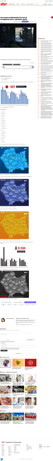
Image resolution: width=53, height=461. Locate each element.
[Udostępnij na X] (21, 304)
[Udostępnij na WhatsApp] (15, 304)
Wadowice (9, 454)
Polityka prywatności (29, 448)
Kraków (3, 446)
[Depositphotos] (48, 447)
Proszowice (9, 450)
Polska (15, 450)
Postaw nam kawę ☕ (25, 21)
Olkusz (9, 447)
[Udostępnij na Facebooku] (3, 304)
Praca (37, 4)
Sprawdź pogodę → (50, 4)
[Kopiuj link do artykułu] (27, 304)
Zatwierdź (4, 350)
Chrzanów (3, 449)
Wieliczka (9, 455)
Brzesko (3, 448)
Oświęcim (9, 448)
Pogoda (15, 446)
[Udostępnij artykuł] (35, 21)
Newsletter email (28, 446)
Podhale (9, 449)
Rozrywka (23, 4)
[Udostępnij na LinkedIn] (9, 304)
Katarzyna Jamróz (3, 22)
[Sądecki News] (44, 447)
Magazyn (15, 447)
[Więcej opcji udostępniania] (33, 304)
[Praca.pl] (40, 447)
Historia (17, 4)
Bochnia (3, 447)
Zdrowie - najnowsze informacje (9, 372)
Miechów (3, 454)
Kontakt (27, 449)
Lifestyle (15, 448)
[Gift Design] (40, 448)
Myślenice (3, 455)
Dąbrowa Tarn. (4, 450)
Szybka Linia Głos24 (30, 4)
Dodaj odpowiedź (29, 339)
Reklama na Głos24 (29, 447)
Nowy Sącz (9, 446)
